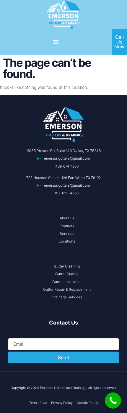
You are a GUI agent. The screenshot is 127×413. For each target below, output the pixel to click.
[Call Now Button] (113, 400)
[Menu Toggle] (56, 42)
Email (13, 335)
